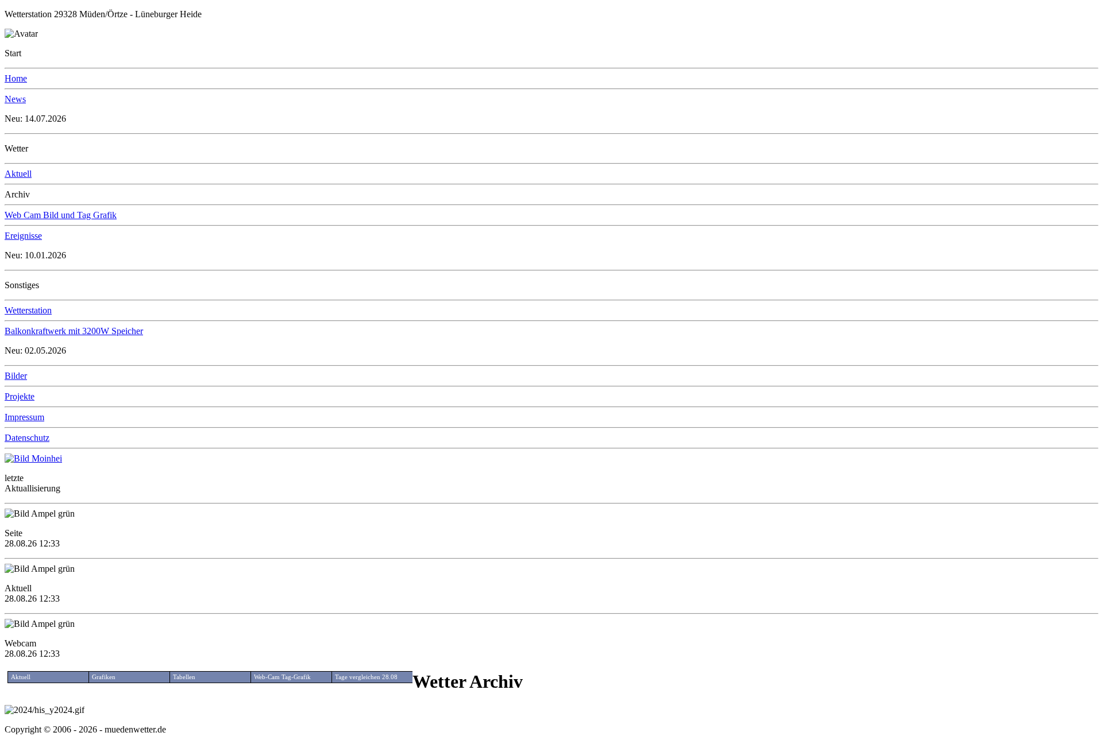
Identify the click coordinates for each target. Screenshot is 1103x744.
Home (16, 78)
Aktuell (18, 174)
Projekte (19, 396)
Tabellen (184, 676)
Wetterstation (28, 310)
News (15, 99)
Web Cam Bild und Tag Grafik (61, 215)
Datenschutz (27, 438)
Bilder (16, 376)
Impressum (24, 417)
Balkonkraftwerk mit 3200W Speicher (74, 331)
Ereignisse (23, 236)
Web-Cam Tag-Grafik (282, 676)
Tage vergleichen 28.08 (366, 676)
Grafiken (103, 676)
